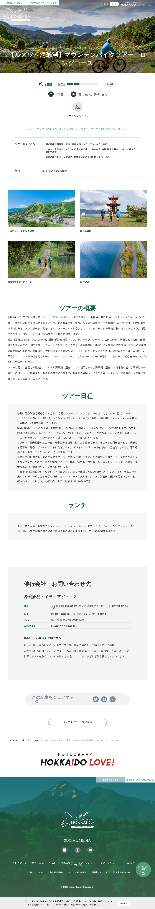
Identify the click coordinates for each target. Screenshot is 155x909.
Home (13, 740)
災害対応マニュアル (100, 872)
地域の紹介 (67, 862)
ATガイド (132, 862)
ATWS (52, 862)
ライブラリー (77, 865)
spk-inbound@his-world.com (67, 620)
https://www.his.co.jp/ (63, 625)
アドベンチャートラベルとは (28, 862)
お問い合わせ (80, 872)
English (114, 4)
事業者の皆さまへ (121, 872)
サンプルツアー (30, 740)
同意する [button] (124, 903)
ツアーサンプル (86, 862)
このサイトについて (34, 872)
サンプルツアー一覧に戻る (77, 722)
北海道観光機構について (59, 872)
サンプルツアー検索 (143, 868)
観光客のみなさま (15, 3)
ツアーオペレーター (111, 862)
